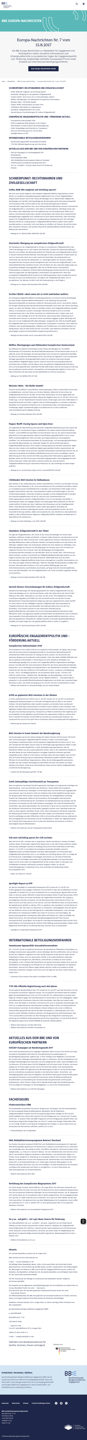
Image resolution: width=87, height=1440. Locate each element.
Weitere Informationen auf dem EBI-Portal (26, 1025)
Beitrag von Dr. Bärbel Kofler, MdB (23, 233)
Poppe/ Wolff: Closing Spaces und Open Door (27, 105)
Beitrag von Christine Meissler (21, 414)
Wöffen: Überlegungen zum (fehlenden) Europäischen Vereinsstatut (35, 99)
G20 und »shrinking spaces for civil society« (26, 131)
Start (3, 81)
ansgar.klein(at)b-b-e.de (25, 1337)
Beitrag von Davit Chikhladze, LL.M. (23, 521)
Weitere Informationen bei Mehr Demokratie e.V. (28, 1027)
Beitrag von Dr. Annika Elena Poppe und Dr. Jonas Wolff (31, 470)
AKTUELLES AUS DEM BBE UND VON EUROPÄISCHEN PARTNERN (38, 148)
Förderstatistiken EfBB (19, 158)
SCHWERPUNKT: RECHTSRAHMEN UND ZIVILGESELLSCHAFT (36, 88)
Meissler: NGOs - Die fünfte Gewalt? (23, 102)
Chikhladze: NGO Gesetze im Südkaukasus (26, 107)
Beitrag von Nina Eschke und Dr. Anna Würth (27, 335)
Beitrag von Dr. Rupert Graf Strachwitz (24, 284)
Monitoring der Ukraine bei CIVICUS (23, 724)
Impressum (41, 1288)
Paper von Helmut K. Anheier (21, 874)
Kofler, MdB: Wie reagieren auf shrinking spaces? (28, 92)
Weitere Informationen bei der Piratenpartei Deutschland (31, 828)
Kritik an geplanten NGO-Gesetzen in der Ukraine (28, 123)
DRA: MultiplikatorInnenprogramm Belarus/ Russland (30, 160)
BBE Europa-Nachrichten (26, 81)
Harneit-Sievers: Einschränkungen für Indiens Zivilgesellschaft (33, 112)
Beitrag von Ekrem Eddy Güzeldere (23, 577)
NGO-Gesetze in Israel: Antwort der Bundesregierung (29, 126)
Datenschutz (16, 1403)
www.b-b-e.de (16, 1326)
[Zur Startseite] (7, 5)
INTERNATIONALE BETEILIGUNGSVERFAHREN (30, 138)
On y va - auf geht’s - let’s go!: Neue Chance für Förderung (31, 165)
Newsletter (11, 81)
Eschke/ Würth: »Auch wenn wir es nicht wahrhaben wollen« (33, 97)
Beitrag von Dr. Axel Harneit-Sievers (23, 626)
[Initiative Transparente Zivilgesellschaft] (74, 1427)
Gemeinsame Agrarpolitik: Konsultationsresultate (28, 142)
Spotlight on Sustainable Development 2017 (26, 930)
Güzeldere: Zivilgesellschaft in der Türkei (25, 110)
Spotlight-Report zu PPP (19, 133)
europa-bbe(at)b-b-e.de (25, 1262)
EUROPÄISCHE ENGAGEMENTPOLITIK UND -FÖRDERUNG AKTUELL (39, 116)
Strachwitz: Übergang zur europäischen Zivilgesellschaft (31, 94)
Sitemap (25, 1403)
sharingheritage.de (67, 678)
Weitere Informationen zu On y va (23, 1240)
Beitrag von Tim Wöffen (19, 376)
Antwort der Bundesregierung (21, 772)
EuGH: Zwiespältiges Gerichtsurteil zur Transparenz (29, 128)
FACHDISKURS (16, 155)
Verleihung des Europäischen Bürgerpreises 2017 (28, 163)
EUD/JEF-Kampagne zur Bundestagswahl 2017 (27, 153)
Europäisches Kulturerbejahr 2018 (23, 121)
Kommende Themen (18, 1293)
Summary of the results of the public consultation (29, 977)
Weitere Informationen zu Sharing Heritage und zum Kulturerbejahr (35, 685)
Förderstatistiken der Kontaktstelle (23, 1131)
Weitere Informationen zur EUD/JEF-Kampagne (28, 1089)
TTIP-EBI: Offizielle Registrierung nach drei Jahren (28, 144)
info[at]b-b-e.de (7, 1420)
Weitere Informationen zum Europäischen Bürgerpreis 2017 (32, 1209)
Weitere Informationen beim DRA (23, 1174)
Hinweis (14, 168)
